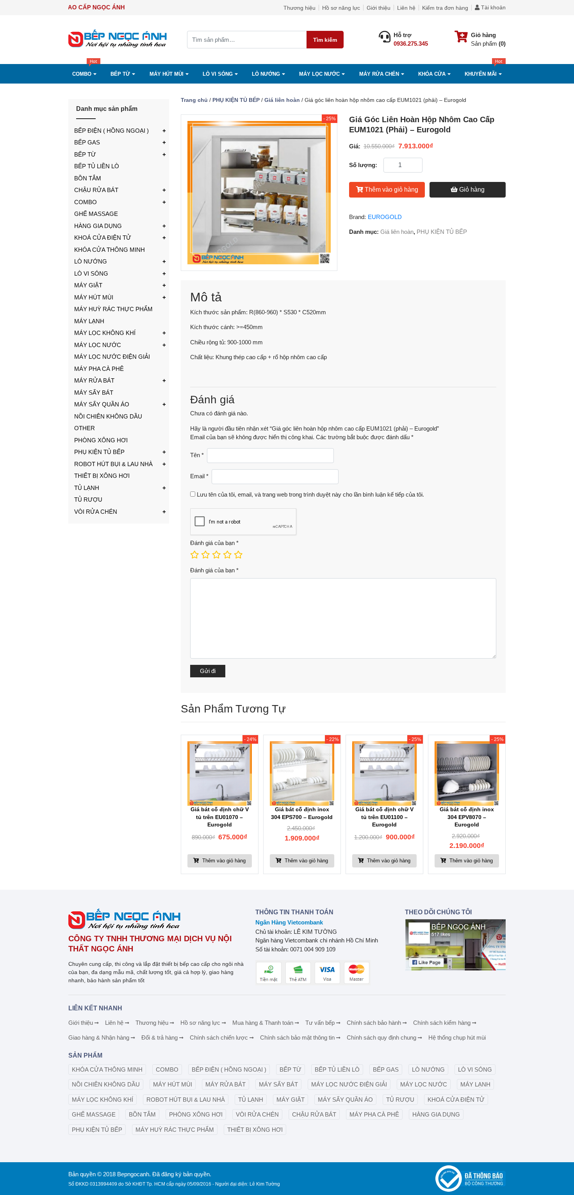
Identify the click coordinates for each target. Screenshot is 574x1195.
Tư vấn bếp (320, 1022)
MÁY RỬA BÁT (94, 380)
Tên (197, 455)
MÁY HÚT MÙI (167, 74)
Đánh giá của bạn (214, 543)
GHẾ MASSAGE (96, 213)
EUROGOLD (385, 217)
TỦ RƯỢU (88, 499)
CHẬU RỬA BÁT (96, 190)
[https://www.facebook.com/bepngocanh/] (455, 945)
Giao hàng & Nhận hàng (98, 1037)
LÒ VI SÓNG (91, 273)
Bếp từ (120, 74)
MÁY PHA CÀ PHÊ (99, 368)
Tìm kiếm (325, 40)
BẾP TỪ (85, 154)
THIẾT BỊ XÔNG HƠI (102, 475)
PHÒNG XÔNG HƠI (101, 440)
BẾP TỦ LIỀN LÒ (96, 166)
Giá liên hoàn (282, 100)
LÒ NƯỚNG (90, 261)
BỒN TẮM (87, 178)
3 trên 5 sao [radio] (216, 555)
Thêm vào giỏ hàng (391, 189)
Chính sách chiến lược (219, 1037)
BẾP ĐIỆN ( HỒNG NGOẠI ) (111, 130)
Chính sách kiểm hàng (442, 1022)
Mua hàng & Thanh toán (262, 1022)
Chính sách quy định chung (381, 1037)
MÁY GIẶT (88, 285)
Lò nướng (266, 74)
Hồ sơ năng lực (341, 8)
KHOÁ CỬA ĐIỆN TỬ (102, 237)
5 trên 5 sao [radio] (238, 555)
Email (199, 476)
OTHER (84, 428)
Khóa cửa (432, 74)
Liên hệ (406, 8)
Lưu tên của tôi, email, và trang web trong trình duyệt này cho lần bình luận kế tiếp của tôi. (310, 494)
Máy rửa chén (379, 74)
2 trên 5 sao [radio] (205, 555)
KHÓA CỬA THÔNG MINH (109, 249)
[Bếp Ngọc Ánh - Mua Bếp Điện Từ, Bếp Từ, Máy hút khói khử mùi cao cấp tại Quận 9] (118, 39)
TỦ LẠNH (86, 487)
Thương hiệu (299, 8)
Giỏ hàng (472, 189)
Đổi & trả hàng (159, 1037)
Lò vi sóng (218, 74)
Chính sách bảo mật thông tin (297, 1037)
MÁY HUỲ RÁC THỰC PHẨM (113, 309)
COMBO (81, 74)
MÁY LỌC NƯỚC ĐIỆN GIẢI (112, 356)
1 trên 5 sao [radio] (194, 555)
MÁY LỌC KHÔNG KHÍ (104, 332)
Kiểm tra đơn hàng (445, 8)
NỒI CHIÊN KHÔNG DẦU (108, 416)
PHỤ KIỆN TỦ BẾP (99, 452)
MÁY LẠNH (89, 321)
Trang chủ (194, 100)
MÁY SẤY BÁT (93, 392)
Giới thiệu (378, 8)
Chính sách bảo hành (374, 1022)
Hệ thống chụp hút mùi (457, 1037)
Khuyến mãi (481, 74)
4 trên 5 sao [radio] (227, 555)
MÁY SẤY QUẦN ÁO (101, 404)
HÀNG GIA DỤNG (98, 226)
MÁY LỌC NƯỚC (319, 74)
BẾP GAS (87, 142)
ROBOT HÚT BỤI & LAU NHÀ (113, 464)
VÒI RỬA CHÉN (95, 511)
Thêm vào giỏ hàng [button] (223, 861)
